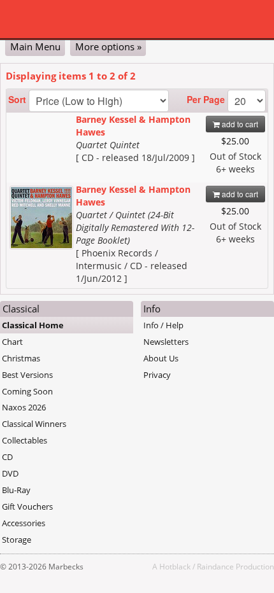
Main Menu (35, 46)
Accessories (23, 523)
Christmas (21, 358)
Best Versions (27, 374)
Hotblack (175, 566)
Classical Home (33, 325)
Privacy (157, 374)
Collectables (24, 440)
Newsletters (166, 341)
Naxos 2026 (24, 407)
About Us (160, 358)
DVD (10, 473)
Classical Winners (34, 423)
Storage (16, 539)
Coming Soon (27, 391)
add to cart (239, 123)
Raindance (215, 566)
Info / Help (163, 325)
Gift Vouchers (27, 506)
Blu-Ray (16, 490)
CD (7, 457)
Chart (12, 341)
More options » (108, 46)
